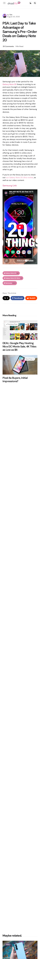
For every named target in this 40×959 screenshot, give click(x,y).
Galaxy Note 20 (12, 273)
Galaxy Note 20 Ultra (14, 278)
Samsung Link (10, 185)
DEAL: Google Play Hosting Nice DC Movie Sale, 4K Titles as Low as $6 (19, 346)
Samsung (10, 283)
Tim (10, 15)
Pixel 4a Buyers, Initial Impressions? (15, 379)
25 (8, 46)
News (8, 944)
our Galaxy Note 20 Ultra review (19, 177)
